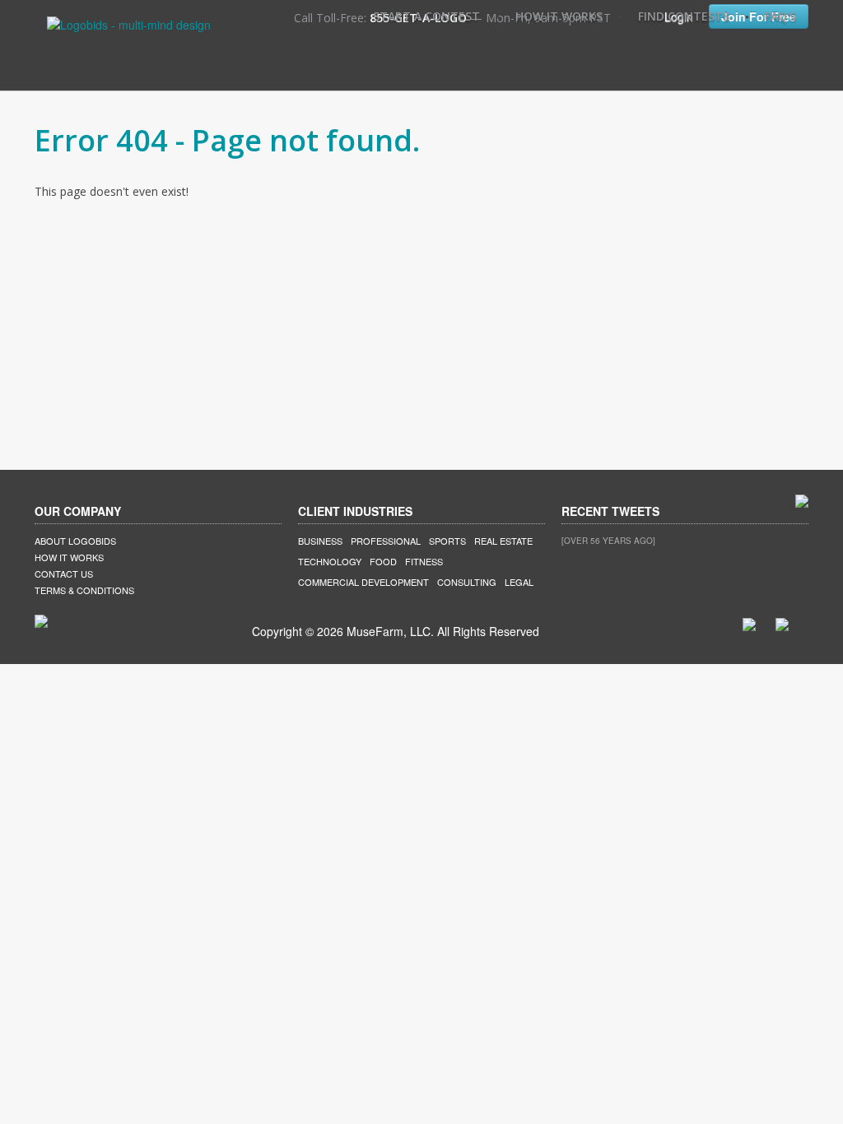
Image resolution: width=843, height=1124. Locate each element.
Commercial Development (363, 581)
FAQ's (780, 16)
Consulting (466, 581)
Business (320, 540)
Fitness (424, 561)
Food (383, 561)
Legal (519, 581)
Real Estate (503, 540)
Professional (386, 540)
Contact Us (64, 573)
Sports (447, 540)
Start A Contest (426, 16)
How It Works (559, 16)
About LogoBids (75, 540)
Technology (329, 561)
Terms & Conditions (84, 590)
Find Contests (683, 16)
